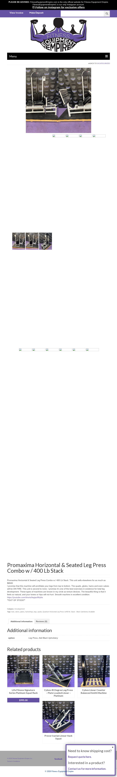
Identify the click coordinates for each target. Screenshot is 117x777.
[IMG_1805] (45, 241)
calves (17, 612)
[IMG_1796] (65, 455)
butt (12, 612)
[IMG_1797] (52, 455)
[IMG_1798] (39, 455)
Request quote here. (80, 756)
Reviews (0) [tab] (41, 621)
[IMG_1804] (25, 455)
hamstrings (29, 612)
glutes (22, 612)
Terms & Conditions (13, 761)
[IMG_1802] (99, 241)
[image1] (79, 455)
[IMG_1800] (72, 241)
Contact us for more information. (87, 768)
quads (40, 612)
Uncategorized (103, 63)
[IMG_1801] (86, 241)
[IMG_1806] (19, 241)
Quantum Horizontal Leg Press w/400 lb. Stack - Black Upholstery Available (69, 612)
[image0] (58, 100)
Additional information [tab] (22, 621)
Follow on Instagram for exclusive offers (60, 7)
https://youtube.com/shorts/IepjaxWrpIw (25, 597)
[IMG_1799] (59, 241)
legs (35, 612)
